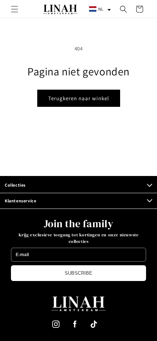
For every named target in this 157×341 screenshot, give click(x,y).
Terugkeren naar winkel (78, 98)
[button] (15, 9)
